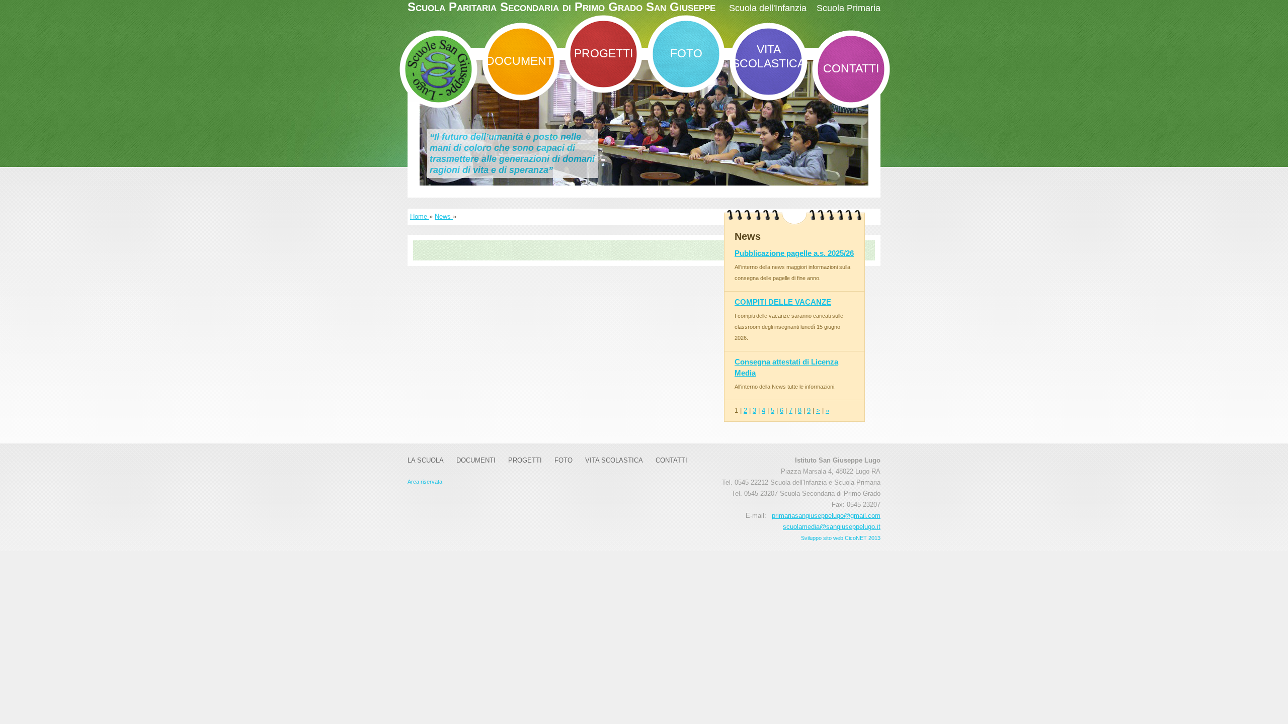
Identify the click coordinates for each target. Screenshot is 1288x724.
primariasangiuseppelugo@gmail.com (826, 515)
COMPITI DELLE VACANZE (783, 302)
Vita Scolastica (768, 56)
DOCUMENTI (521, 60)
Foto (686, 53)
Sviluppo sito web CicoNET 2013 (840, 538)
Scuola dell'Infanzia (768, 8)
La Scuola (426, 460)
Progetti (603, 53)
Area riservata (425, 482)
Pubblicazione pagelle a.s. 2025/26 (794, 253)
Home (419, 216)
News (444, 216)
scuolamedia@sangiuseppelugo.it (831, 526)
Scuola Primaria (848, 8)
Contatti (851, 68)
